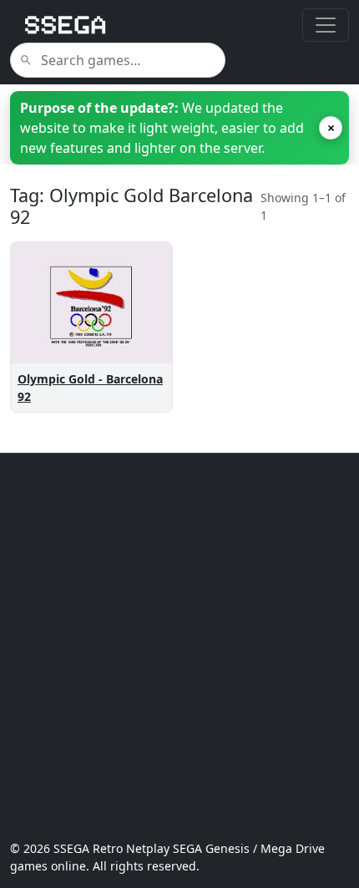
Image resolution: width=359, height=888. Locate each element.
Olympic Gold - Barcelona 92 (90, 387)
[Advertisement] (179, 646)
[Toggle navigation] (325, 25)
